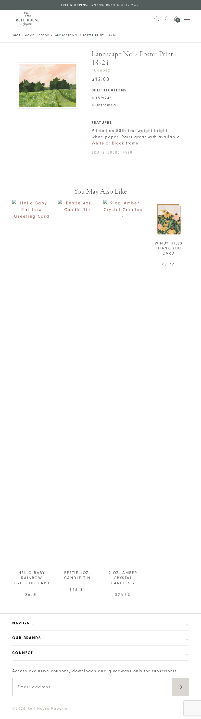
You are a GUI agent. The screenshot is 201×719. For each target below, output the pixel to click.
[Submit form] (180, 687)
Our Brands (26, 638)
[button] (156, 21)
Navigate (23, 623)
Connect (22, 653)
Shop (16, 35)
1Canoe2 (101, 70)
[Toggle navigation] (187, 19)
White (98, 143)
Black (118, 143)
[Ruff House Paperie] (27, 19)
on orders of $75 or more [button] (100, 5)
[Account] (166, 21)
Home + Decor (37, 35)
